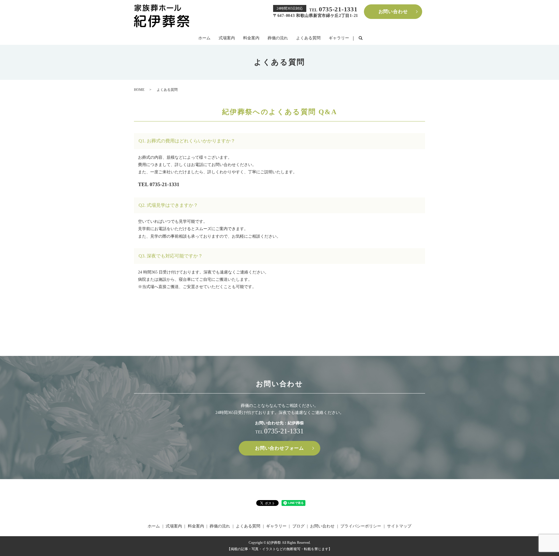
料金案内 (251, 38)
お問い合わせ (393, 11)
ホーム (204, 38)
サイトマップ (399, 526)
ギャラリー (339, 38)
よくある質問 (308, 38)
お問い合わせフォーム (279, 448)
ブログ (298, 526)
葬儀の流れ (278, 38)
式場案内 (227, 38)
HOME (139, 90)
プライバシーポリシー (360, 526)
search (360, 38)
